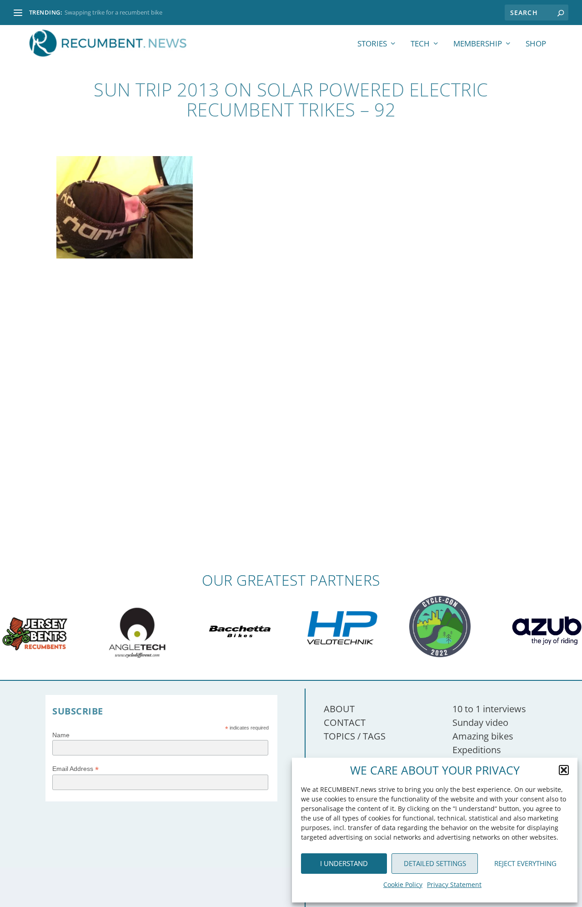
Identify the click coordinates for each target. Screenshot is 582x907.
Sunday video (480, 722)
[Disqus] (291, 438)
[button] (563, 770)
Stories (372, 44)
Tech (420, 44)
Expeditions (476, 750)
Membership (477, 44)
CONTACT (345, 722)
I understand (344, 863)
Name (61, 735)
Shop (536, 44)
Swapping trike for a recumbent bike (113, 12)
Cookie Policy (402, 884)
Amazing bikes (482, 736)
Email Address (75, 769)
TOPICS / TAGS (355, 736)
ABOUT (339, 709)
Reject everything (525, 863)
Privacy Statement (454, 884)
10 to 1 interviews (489, 709)
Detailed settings (435, 863)
